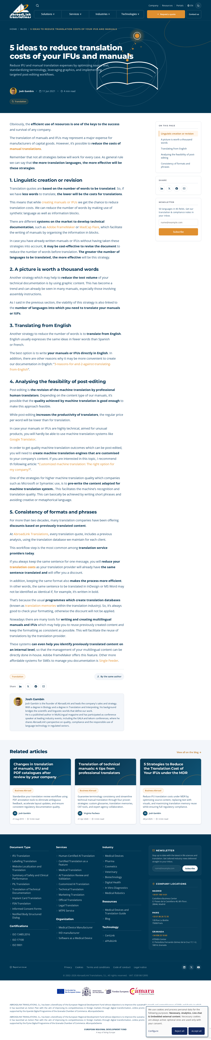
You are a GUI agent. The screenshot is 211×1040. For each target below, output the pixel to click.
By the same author (111, 676)
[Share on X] (28, 686)
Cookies (79, 967)
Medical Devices (114, 856)
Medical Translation (70, 870)
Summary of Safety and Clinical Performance (30, 877)
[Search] (37, 5)
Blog (23, 29)
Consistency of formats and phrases (175, 165)
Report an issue (20, 967)
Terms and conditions (98, 967)
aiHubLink (111, 941)
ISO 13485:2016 (21, 934)
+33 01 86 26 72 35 (160, 916)
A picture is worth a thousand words (176, 141)
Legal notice (140, 967)
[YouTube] (198, 967)
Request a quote (167, 14)
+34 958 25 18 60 (159, 935)
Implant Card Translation (26, 898)
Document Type (20, 847)
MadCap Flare (89, 227)
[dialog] (177, 1021)
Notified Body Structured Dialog (26, 915)
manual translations (25, 149)
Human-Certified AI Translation (77, 856)
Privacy (68, 967)
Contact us (194, 14)
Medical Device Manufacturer (76, 927)
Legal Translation (69, 905)
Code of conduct (122, 967)
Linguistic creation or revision (177, 133)
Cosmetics (111, 866)
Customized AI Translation (74, 884)
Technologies (130, 14)
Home (13, 29)
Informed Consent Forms (27, 908)
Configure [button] (153, 1031)
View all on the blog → (189, 752)
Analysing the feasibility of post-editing (178, 156)
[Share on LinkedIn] (20, 686)
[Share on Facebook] (36, 686)
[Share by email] (43, 686)
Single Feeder (108, 660)
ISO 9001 (17, 945)
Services (75, 14)
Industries (103, 14)
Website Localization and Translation (26, 868)
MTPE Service (66, 910)
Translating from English (174, 148)
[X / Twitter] (191, 967)
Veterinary (111, 872)
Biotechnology (113, 877)
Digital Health (113, 882)
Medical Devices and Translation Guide (117, 911)
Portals (180, 5)
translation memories (40, 606)
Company (153, 5)
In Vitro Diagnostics (116, 887)
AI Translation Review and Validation (74, 877)
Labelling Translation (24, 861)
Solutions (47, 14)
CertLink (110, 935)
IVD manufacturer (69, 933)
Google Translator (22, 439)
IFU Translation (21, 856)
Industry (107, 847)
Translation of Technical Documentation (26, 891)
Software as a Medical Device (75, 938)
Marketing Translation (71, 894)
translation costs (23, 567)
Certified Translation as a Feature (73, 863)
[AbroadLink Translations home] (20, 11)
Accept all (197, 1031)
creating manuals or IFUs (59, 202)
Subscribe (178, 231)
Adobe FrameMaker (61, 227)
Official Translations (70, 900)
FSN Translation (21, 903)
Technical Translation (71, 889)
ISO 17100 (18, 939)
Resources (167, 5)
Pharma (109, 861)
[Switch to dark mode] (198, 5)
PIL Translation (21, 884)
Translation (20, 101)
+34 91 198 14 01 (159, 894)
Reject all (179, 1031)
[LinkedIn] (184, 967)
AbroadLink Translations (31, 534)
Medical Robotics (115, 893)
